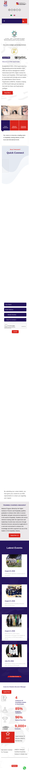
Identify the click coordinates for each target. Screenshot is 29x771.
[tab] (5, 125)
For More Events (14, 676)
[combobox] (5, 314)
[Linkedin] (20, 10)
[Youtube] (17, 10)
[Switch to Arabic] (11, 15)
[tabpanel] (14, 138)
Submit (15, 331)
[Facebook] (12, 10)
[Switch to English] (14, 15)
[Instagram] (14, 10)
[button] (4, 21)
